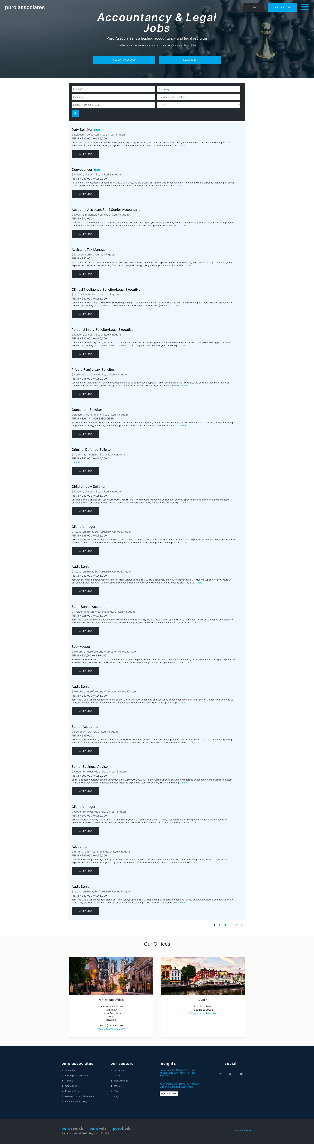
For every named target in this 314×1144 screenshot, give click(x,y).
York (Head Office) (111, 999)
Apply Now (85, 154)
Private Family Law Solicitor (93, 369)
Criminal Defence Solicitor (92, 449)
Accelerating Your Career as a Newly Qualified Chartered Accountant (179, 1085)
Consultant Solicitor (87, 409)
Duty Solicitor (82, 129)
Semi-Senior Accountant (91, 606)
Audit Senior (81, 566)
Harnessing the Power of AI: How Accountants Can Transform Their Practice (177, 1073)
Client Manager (83, 526)
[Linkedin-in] (220, 1074)
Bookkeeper (81, 646)
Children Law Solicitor (88, 486)
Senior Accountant (86, 726)
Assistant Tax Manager (89, 249)
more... (183, 145)
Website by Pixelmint (243, 1130)
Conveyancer (82, 169)
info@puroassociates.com (111, 1028)
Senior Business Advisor (90, 766)
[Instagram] (230, 1074)
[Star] (241, 1074)
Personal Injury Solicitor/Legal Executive (103, 329)
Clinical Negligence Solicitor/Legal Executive (106, 289)
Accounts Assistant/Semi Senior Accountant (106, 209)
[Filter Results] (75, 113)
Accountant (80, 846)
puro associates (25, 7)
